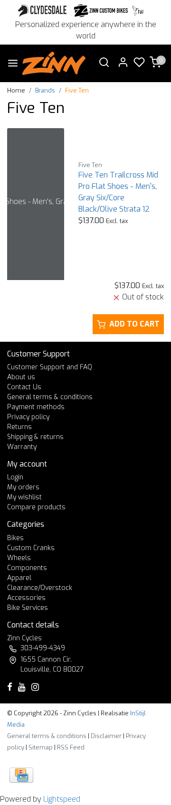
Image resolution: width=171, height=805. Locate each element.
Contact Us (24, 387)
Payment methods (36, 407)
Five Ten (77, 90)
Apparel (19, 577)
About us (21, 377)
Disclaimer (106, 736)
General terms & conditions (50, 397)
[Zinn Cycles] (101, 10)
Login (15, 477)
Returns (19, 426)
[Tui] (138, 10)
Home (16, 90)
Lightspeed (61, 799)
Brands (45, 90)
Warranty (22, 446)
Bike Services (27, 607)
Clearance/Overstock (39, 587)
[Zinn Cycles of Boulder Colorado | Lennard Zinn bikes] (54, 63)
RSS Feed (71, 747)
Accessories (26, 597)
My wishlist (24, 497)
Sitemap (40, 747)
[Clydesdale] (43, 10)
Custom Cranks (31, 547)
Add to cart (134, 324)
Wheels (19, 557)
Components (27, 567)
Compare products (36, 507)
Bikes (15, 538)
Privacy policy (28, 416)
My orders (23, 487)
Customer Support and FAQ (49, 367)
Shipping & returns (35, 436)
